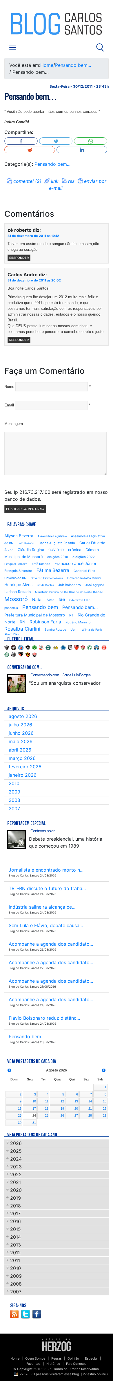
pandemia (11, 608)
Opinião (73, 1358)
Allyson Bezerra (18, 535)
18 (46, 1108)
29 (104, 1115)
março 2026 (22, 758)
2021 (15, 1182)
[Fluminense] (83, 647)
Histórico (53, 1364)
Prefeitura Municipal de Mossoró (34, 615)
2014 (15, 1237)
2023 (16, 1167)
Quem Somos (35, 1358)
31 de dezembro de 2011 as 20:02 (34, 280)
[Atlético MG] (6, 647)
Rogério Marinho (78, 622)
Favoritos (33, 1364)
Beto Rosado (26, 543)
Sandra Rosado (55, 629)
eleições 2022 (83, 557)
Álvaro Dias (11, 634)
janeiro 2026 (23, 775)
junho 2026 (21, 733)
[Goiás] (89, 647)
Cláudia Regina (31, 549)
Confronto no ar (42, 830)
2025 (16, 1151)
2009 (14, 792)
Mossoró (16, 599)
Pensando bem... (73, 65)
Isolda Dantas (45, 585)
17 (34, 1108)
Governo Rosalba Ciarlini (84, 578)
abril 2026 (20, 750)
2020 (16, 1190)
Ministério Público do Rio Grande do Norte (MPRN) (69, 592)
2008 (14, 800)
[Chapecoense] (34, 647)
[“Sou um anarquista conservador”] (16, 683)
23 (19, 1115)
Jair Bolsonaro (69, 585)
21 (90, 1108)
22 (104, 1108)
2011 (15, 1260)
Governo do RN (15, 578)
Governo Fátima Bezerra (47, 578)
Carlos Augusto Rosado (57, 543)
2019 (15, 1198)
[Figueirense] (70, 647)
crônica (74, 549)
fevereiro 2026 (25, 766)
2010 (14, 783)
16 (19, 1108)
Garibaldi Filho (84, 571)
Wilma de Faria (92, 629)
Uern (73, 629)
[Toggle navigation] (13, 47)
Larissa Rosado (17, 592)
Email (9, 405)
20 (76, 1108)
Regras (56, 1358)
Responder (19, 258)
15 (104, 1101)
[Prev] (9, 1070)
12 (62, 1101)
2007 (14, 808)
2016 (15, 1221)
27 (76, 1115)
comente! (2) (27, 181)
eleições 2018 (57, 557)
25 (46, 1115)
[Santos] (13, 654)
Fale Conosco (76, 1364)
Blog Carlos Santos (28, 24)
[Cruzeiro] (63, 647)
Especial (91, 1358)
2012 (15, 1252)
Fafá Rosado (41, 564)
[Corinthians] (41, 647)
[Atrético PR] (13, 647)
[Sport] (27, 654)
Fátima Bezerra (53, 570)
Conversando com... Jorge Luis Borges (60, 675)
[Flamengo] (76, 647)
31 (34, 1122)
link (55, 181)
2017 (15, 1213)
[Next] (104, 1070)
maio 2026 (20, 741)
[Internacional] (104, 647)
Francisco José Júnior (75, 563)
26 (62, 1115)
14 (90, 1101)
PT (71, 615)
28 (90, 1115)
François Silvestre (18, 571)
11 (46, 1101)
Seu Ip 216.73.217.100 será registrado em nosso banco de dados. (56, 495)
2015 (15, 1229)
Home (46, 65)
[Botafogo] (27, 647)
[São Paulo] (20, 654)
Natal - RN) (56, 600)
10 (34, 1101)
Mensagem (13, 423)
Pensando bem (40, 607)
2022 (16, 1174)
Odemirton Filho (79, 600)
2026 (16, 1143)
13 (76, 1101)
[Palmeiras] (6, 654)
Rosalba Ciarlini (22, 629)
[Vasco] (34, 654)
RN (22, 622)
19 (62, 1108)
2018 (15, 1206)
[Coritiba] (48, 647)
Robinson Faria (45, 622)
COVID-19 (56, 550)
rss (71, 181)
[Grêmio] (96, 647)
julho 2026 (20, 725)
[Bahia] (20, 647)
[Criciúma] (56, 647)
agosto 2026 (23, 716)
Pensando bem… (30, 96)
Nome (9, 386)
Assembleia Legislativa (52, 536)
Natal (37, 599)
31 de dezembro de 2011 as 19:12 (33, 236)
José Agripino (94, 585)
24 (34, 1115)
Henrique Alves (18, 584)
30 (19, 1122)
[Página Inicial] (56, 1344)
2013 (15, 1245)
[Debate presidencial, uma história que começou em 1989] (16, 839)
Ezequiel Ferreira (16, 564)
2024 (16, 1159)
